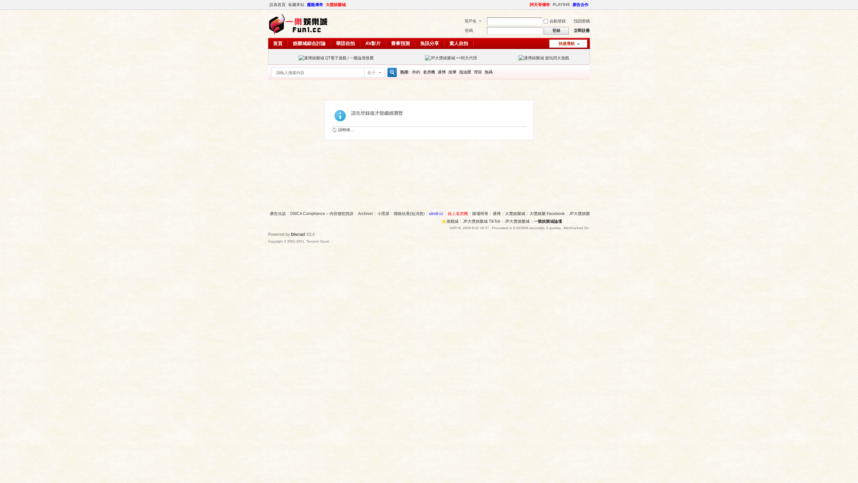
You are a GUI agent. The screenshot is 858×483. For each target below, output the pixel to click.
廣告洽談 (278, 213)
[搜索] (391, 72)
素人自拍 (458, 43)
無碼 (489, 72)
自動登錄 (558, 21)
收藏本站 (296, 4)
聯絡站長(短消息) (409, 213)
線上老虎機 (458, 213)
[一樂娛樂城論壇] (298, 34)
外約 (416, 72)
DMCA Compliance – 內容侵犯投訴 (322, 213)
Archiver (365, 213)
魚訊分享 (429, 43)
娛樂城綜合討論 (309, 43)
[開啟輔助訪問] (527, 5)
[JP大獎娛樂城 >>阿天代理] (451, 58)
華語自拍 (345, 43)
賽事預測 (400, 43)
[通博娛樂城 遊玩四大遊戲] (543, 58)
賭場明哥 (480, 213)
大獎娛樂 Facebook (547, 213)
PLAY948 (561, 4)
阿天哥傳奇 (540, 4)
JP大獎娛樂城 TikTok (481, 221)
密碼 (469, 30)
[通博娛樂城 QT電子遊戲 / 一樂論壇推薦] (336, 58)
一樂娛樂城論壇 (548, 221)
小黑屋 (383, 213)
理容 (478, 72)
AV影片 (373, 43)
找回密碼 (582, 21)
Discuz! (298, 234)
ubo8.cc (436, 213)
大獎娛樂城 (336, 4)
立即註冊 (582, 30)
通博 (442, 72)
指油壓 (465, 72)
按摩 (452, 72)
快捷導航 (567, 43)
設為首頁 (277, 4)
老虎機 (429, 72)
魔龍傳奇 (315, 4)
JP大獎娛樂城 (517, 221)
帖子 (372, 72)
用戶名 (471, 21)
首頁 (278, 43)
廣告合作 (580, 4)
